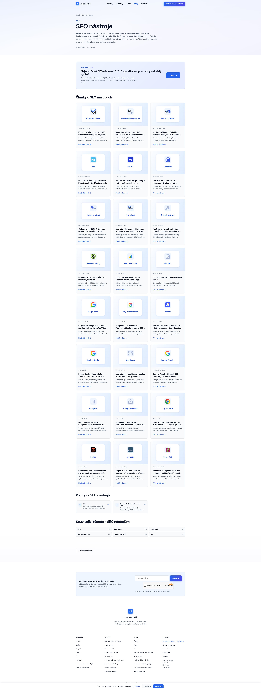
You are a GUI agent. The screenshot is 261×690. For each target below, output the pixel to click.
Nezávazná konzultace (174, 4)
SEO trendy (138, 656)
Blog (136, 4)
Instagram (166, 652)
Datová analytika (110, 671)
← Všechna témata (85, 551)
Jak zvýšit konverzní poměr (143, 652)
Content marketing (111, 664)
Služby (110, 4)
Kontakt (144, 4)
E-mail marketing (111, 668)
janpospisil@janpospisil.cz (173, 641)
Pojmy (136, 645)
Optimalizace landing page (143, 664)
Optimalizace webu (111, 652)
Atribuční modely (139, 671)
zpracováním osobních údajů (161, 591)
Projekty (119, 4)
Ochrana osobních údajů (84, 664)
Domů (78, 15)
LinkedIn (166, 649)
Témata (90, 15)
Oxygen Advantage (82, 668)
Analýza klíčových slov (141, 660)
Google (165, 656)
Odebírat (175, 578)
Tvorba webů (109, 649)
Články (136, 641)
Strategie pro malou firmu (142, 668)
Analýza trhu (109, 645)
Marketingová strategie (113, 641)
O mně (128, 4)
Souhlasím (158, 686)
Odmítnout (147, 686)
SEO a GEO (109, 656)
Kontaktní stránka (169, 645)
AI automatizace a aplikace (114, 660)
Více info (137, 686)
